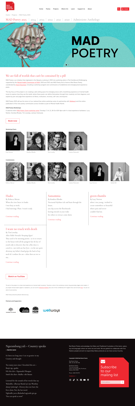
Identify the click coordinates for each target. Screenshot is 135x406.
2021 (58, 19)
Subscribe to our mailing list (109, 371)
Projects (14, 15)
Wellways (72, 101)
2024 (33, 19)
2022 (50, 19)
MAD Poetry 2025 (16, 19)
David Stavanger (21, 85)
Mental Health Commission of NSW (28, 82)
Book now (12, 121)
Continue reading (12, 216)
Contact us (72, 376)
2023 (41, 19)
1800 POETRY (76, 373)
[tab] (66, 65)
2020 (67, 19)
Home (8, 15)
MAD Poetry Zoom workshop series (28, 110)
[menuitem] (41, 9)
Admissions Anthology (86, 19)
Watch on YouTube (16, 276)
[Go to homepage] (10, 7)
